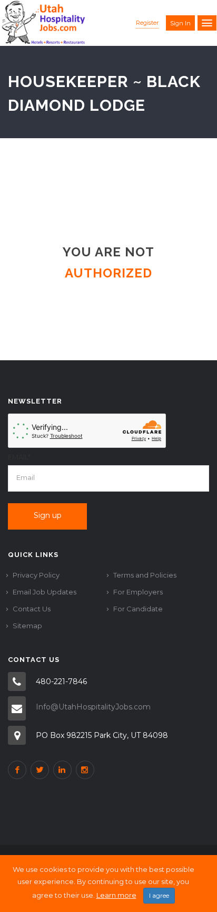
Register (147, 22)
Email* (19, 457)
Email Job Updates (44, 592)
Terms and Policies (144, 575)
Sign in (180, 23)
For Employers (138, 592)
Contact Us (32, 608)
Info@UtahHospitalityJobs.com (93, 707)
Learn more (116, 895)
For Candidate (138, 608)
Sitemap (27, 625)
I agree (159, 895)
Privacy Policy (36, 575)
